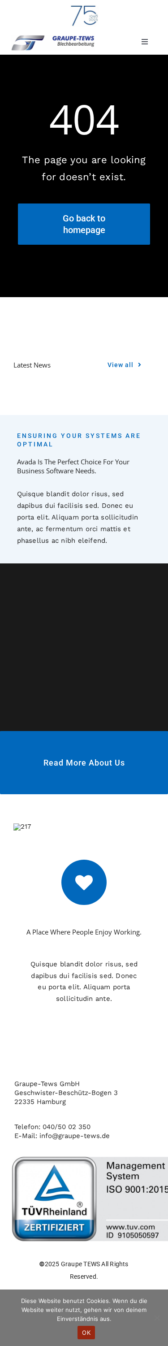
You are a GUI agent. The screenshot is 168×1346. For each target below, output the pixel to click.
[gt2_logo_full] (53, 38)
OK (86, 1332)
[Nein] (156, 1317)
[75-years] (84, 8)
